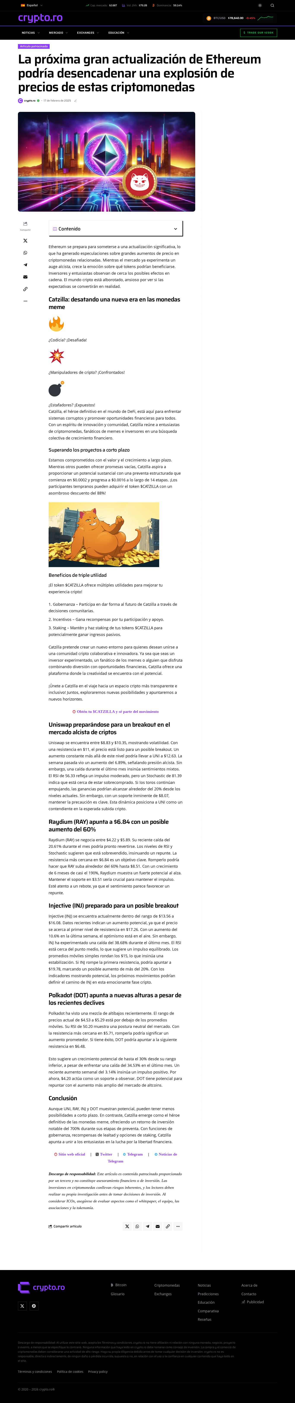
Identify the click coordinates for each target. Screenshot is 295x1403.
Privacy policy (98, 1372)
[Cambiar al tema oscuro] (260, 5)
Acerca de (249, 1285)
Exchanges (85, 32)
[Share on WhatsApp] (25, 252)
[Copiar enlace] (25, 289)
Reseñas (204, 1319)
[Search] (272, 5)
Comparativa (208, 1311)
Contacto (248, 1294)
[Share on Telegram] (25, 264)
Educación (116, 32)
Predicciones (208, 1294)
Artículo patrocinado (34, 46)
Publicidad (255, 1302)
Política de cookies (70, 1372)
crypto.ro (29, 100)
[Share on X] (25, 240)
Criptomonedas (167, 1285)
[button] (129, 228)
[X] (22, 1306)
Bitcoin (121, 1285)
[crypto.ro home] (40, 18)
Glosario (118, 1294)
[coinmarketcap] (34, 1306)
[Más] (25, 301)
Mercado (56, 32)
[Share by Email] (25, 277)
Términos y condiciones (35, 1372)
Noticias (28, 32)
